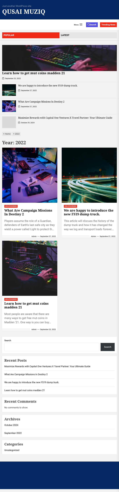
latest (65, 35)
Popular (9, 35)
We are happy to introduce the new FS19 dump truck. (47, 85)
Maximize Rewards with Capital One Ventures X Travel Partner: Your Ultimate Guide (65, 117)
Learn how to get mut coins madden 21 (33, 73)
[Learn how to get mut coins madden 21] (59, 58)
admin (34, 236)
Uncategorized (11, 206)
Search (7, 340)
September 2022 (13, 433)
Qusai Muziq (23, 11)
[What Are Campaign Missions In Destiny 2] (9, 106)
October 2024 (11, 425)
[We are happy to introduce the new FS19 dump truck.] (9, 90)
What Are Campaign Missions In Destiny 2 (41, 101)
